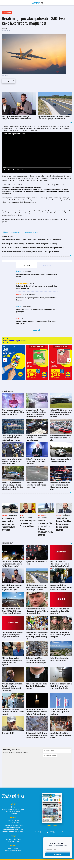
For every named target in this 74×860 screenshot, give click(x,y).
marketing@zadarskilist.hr (15, 825)
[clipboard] (13, 81)
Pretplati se (57, 854)
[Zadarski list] (37, 3)
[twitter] (8, 81)
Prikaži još (36, 330)
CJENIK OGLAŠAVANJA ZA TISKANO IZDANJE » (13, 831)
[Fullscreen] (70, 169)
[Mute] (13, 169)
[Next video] (8, 169)
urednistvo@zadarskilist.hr (13, 839)
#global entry (5, 232)
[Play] (4, 169)
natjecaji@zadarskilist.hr (13, 827)
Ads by (68, 172)
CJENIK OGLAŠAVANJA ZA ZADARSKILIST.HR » (13, 829)
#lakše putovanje (15, 232)
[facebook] (4, 81)
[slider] (37, 167)
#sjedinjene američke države (30, 232)
